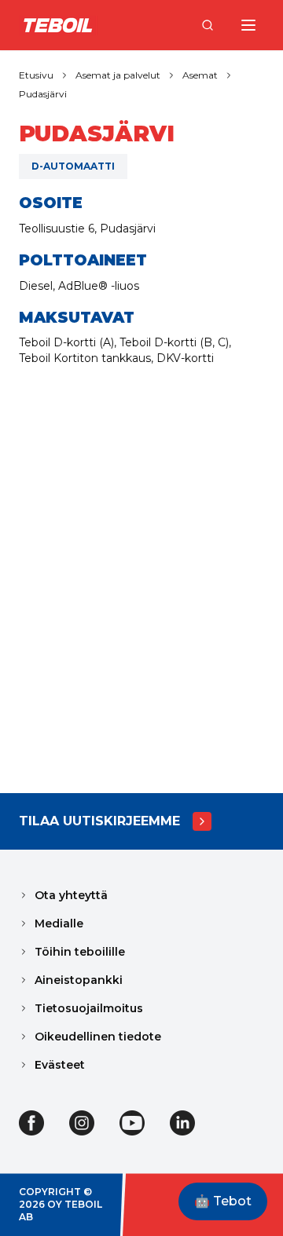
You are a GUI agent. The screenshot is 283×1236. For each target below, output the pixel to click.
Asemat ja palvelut (117, 75)
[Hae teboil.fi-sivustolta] (207, 25)
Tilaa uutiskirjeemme (99, 821)
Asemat (200, 75)
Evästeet (60, 1065)
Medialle (59, 923)
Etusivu (36, 75)
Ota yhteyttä (71, 895)
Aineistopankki (79, 980)
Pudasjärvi (43, 94)
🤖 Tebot (223, 1201)
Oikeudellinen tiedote (98, 1036)
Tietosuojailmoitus (89, 1008)
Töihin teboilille (80, 952)
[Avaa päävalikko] (248, 25)
